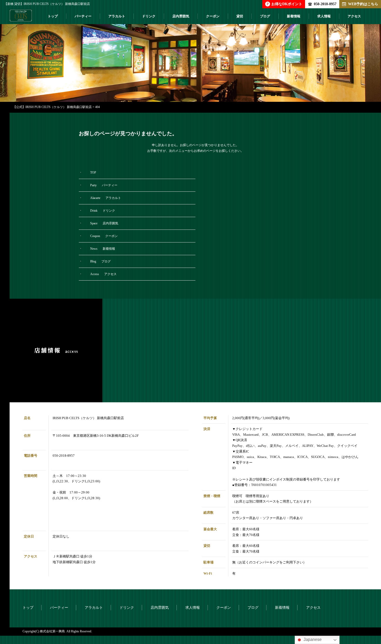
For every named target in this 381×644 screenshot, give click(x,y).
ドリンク (149, 16)
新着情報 (293, 16)
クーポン (213, 16)
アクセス (354, 16)
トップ (53, 16)
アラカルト (116, 16)
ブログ (265, 16)
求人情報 (324, 16)
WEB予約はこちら (363, 4)
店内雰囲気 (180, 16)
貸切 (239, 16)
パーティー (83, 16)
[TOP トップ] (21, 17)
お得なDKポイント (284, 4)
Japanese (312, 639)
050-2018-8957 (325, 4)
